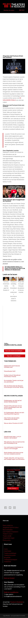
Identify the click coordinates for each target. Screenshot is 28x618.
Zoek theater (7, 551)
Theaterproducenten (10, 555)
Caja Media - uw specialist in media (14, 615)
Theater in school (7, 534)
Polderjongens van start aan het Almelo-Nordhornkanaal (13, 401)
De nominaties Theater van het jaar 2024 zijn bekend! (13, 381)
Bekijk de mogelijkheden (11, 592)
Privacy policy (7, 540)
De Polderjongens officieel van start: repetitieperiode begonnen (14, 413)
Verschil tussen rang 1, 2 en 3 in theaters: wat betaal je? (12, 437)
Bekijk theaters (12, 488)
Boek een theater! (9, 578)
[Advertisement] (14, 34)
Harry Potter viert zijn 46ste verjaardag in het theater (11, 418)
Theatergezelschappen (10, 559)
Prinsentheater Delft (9, 371)
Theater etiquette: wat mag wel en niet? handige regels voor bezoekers (14, 458)
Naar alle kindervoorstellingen (13, 350)
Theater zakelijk (7, 536)
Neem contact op (8, 525)
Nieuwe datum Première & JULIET (13, 423)
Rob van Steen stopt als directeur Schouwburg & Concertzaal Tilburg (13, 386)
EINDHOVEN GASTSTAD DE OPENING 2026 (12, 366)
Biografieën (7, 557)
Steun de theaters (8, 529)
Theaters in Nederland (16, 602)
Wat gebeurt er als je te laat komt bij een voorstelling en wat (14, 442)
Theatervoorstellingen (10, 553)
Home (6, 549)
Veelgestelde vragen (8, 538)
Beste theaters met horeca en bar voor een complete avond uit (13, 453)
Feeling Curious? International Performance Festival (12, 375)
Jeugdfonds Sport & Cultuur (10, 527)
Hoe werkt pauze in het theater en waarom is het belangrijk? (13, 448)
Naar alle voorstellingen (14, 356)
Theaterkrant (7, 561)
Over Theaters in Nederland (10, 531)
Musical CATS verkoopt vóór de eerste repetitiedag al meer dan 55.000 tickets (13, 407)
